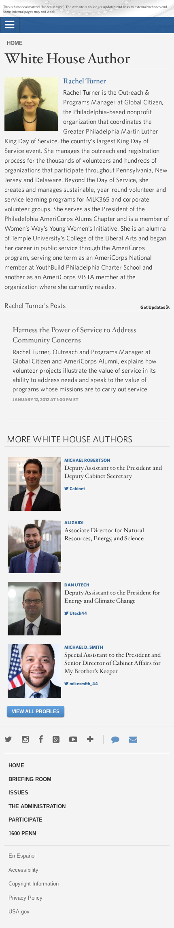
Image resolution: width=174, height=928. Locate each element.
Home (15, 43)
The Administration (37, 806)
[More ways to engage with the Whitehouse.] (90, 739)
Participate (25, 820)
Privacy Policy (25, 898)
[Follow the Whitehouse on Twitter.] (8, 739)
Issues (18, 793)
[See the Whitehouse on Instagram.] (25, 739)
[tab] (9, 25)
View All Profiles (35, 711)
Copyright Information (33, 884)
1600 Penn (22, 833)
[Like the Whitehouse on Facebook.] (40, 739)
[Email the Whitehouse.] (133, 739)
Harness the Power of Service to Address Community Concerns (74, 335)
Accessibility (23, 870)
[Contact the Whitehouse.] (111, 739)
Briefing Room (29, 779)
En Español (22, 856)
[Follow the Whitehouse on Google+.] (56, 739)
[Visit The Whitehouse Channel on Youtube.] (73, 739)
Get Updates (153, 307)
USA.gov (19, 912)
